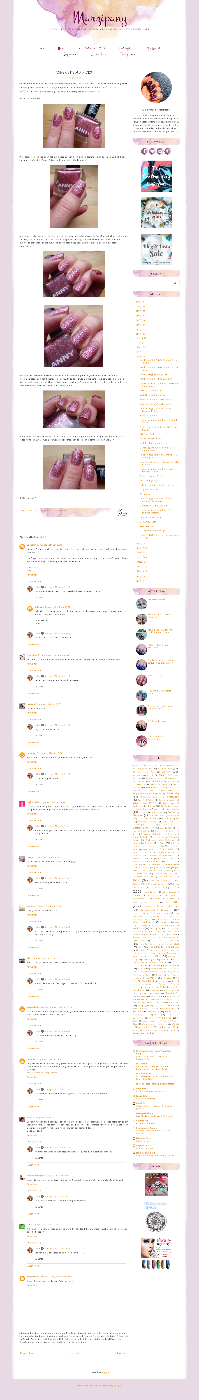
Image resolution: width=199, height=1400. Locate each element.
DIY (169, 828)
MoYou (175, 940)
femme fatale (167, 849)
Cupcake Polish (150, 819)
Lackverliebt (83, 84)
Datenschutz (98, 54)
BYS (155, 803)
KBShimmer (156, 898)
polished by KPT (168, 972)
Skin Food (171, 997)
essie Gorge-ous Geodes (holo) (152, 1091)
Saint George (50, 88)
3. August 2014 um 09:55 (48, 704)
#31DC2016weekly (141, 766)
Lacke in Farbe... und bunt (162, 906)
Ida (28, 958)
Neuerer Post (27, 1353)
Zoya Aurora (146, 494)
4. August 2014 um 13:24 (57, 1089)
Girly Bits (171, 862)
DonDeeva (159, 831)
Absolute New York (144, 772)
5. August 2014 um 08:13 (57, 1148)
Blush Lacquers (149, 797)
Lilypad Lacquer (161, 913)
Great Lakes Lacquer (152, 871)
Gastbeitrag (169, 855)
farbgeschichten (144, 1113)
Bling (150, 791)
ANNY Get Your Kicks (150, 526)
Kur (166, 902)
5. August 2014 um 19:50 (57, 1196)
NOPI (163, 953)
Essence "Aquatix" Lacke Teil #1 (156, 404)
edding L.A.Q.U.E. (152, 834)
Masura (148, 932)
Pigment (142, 969)
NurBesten (138, 957)
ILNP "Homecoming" (146, 1099)
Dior (162, 828)
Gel (147, 859)
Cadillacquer (169, 803)
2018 (137, 316)
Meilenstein (158, 935)
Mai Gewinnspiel (156, 599)
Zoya (147, 1033)
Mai (139, 553)
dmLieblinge (144, 831)
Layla (145, 913)
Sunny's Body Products (144, 1003)
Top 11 (168, 1012)
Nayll (168, 947)
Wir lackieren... (162, 1027)
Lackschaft (141, 1064)
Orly (135, 960)
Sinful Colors (139, 997)
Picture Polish (172, 966)
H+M (168, 871)
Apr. (139, 557)
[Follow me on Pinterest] (167, 154)
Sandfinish (61, 510)
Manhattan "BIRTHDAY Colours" (156, 379)
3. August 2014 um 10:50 (49, 753)
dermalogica (149, 825)
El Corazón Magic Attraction (154, 506)
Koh (145, 902)
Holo (136, 880)
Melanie (31, 906)
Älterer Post (121, 1353)
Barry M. (176, 781)
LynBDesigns (162, 919)
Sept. (140, 352)
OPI (157, 956)
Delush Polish (169, 822)
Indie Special (150, 892)
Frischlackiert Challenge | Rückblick (154, 1116)
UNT (151, 1018)
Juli (139, 543)
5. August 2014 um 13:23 (56, 1176)
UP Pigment (164, 1018)
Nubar (173, 953)
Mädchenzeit (48, 510)
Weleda (176, 1024)
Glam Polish (139, 864)
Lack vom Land (143, 1074)
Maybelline (141, 935)
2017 (137, 320)
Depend (137, 825)
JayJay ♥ (31, 704)
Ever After (150, 846)
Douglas (172, 831)
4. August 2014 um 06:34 (59, 1007)
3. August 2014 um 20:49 (57, 979)
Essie (162, 843)
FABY (162, 846)
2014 (137, 334)
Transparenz (127, 54)
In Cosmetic (157, 888)
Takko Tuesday (140, 1009)
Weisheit (163, 1024)
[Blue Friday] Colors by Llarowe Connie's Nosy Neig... (156, 500)
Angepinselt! (142, 1146)
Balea (153, 781)
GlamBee (156, 865)
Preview (168, 978)
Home (40, 48)
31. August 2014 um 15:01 (60, 1277)
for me (148, 852)
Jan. (139, 571)
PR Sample (149, 978)
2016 (137, 325)
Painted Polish (140, 963)
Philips (157, 966)
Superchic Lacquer (170, 1002)
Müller (162, 944)
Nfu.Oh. (154, 950)
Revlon (162, 984)
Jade (149, 895)
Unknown (31, 545)
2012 (137, 581)
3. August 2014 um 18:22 (48, 906)
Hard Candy (161, 874)
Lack (37, 510)
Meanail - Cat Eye (145, 1148)
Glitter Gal (144, 868)
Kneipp (136, 902)
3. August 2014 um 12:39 (57, 587)
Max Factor (174, 932)
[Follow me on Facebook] (144, 154)
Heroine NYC (167, 877)
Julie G (172, 895)
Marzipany (99, 17)
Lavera (136, 913)
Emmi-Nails (159, 837)
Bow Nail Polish (146, 800)
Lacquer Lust (148, 910)
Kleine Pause (142, 1141)
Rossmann (149, 987)
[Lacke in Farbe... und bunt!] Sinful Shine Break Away (162, 661)
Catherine (138, 806)
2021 (137, 302)
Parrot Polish (159, 962)
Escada (136, 843)
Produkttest (148, 981)
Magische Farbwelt (36, 1007)
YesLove (137, 1033)
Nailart (153, 947)
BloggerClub (139, 794)
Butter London (140, 803)
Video (164, 1021)
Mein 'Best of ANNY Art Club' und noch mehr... (160, 631)
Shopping (170, 993)
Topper (153, 1014)
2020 (137, 307)
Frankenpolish (164, 852)
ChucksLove (142, 1121)
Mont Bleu (158, 938)
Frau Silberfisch (35, 655)
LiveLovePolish (155, 916)
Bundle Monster (167, 800)
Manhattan (138, 928)
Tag (151, 1006)
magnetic (165, 922)
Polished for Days (141, 975)
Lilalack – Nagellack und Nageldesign (155, 1084)
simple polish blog (145, 1153)
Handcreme (143, 874)
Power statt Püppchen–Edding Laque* (155, 1156)
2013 (137, 577)
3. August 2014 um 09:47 (56, 655)
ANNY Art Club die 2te (151, 391)
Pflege (144, 966)
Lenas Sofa (142, 1096)
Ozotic (146, 960)
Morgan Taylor (158, 941)
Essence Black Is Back (151, 476)
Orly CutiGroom (148, 522)
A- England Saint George (152, 531)
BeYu (172, 787)
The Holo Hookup (164, 1008)
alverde (150, 775)
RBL (174, 981)
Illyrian (176, 884)
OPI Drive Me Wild (157, 721)
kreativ (155, 902)
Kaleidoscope (138, 899)
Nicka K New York (171, 950)
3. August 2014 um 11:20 (52, 802)
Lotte (37, 587)
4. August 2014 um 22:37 (46, 1117)
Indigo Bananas (169, 892)
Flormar (136, 852)
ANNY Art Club (147, 434)
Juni (139, 548)
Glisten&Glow (172, 864)
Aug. (139, 356)
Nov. (139, 343)
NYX (149, 957)
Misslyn (171, 934)
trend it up (171, 1015)
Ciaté (156, 809)
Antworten (32, 575)
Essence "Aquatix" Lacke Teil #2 (156, 399)
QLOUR (164, 981)
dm (178, 828)
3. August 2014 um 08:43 (49, 545)
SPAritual (155, 999)
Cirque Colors (171, 809)
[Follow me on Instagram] (160, 154)
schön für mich (172, 990)
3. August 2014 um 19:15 (43, 958)
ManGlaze (170, 925)
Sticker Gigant (170, 999)
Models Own (139, 938)
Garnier (152, 855)
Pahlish (164, 960)
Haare (177, 871)
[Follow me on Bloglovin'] (152, 154)
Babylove (172, 778)
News (61, 48)
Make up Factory (151, 925)
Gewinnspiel (152, 861)
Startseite (74, 1353)
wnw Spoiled (154, 1030)
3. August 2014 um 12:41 (57, 826)
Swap (140, 1006)
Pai (174, 960)
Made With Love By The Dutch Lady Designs (99, 1386)
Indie (175, 887)
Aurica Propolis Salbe (151, 439)
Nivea (154, 953)
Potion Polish (162, 975)
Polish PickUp (148, 972)
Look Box (147, 919)
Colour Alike (158, 816)
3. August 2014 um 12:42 (57, 878)
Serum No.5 (142, 993)
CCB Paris (165, 806)
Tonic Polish (153, 1012)
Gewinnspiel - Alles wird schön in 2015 (160, 707)
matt (160, 931)
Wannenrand (148, 1024)
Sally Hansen (167, 987)
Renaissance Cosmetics (143, 984)
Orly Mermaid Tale (149, 490)
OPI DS (171, 957)
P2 (154, 960)
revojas (31, 857)
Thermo (137, 1012)
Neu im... (141, 950)
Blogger (106, 1372)
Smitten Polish (140, 999)
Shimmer (156, 993)
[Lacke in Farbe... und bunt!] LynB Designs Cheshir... (157, 470)
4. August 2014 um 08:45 (57, 1031)
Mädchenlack (93, 92)
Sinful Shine (156, 997)
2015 (137, 329)
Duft (135, 834)
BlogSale (157, 794)
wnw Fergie (138, 1030)
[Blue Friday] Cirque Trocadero (158, 646)
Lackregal (124, 48)
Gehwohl (136, 859)
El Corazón (170, 834)
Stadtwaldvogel (35, 1176)
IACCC (144, 884)
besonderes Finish (155, 787)
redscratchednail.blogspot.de (42, 1073)
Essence (149, 843)
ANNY (30, 510)
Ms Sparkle (146, 944)
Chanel (177, 806)
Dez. (139, 338)
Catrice (151, 806)
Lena (36, 157)
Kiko (172, 899)
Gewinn (136, 862)
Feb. (139, 566)
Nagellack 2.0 (143, 1089)
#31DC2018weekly (142, 769)
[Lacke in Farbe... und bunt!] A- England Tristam (155, 511)
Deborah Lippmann (148, 822)
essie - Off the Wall (146, 1124)
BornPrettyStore (171, 797)
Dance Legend (172, 819)
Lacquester (167, 910)
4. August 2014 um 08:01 (57, 607)
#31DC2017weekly (164, 765)
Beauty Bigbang (159, 784)
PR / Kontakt (153, 48)
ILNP (140, 888)
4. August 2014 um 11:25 (49, 1059)
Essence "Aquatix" (149, 415)
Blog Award (167, 791)
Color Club (156, 812)
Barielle (164, 781)
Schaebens (154, 990)
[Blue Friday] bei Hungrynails (154, 374)
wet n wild (143, 1027)
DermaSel (163, 825)
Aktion (166, 772)
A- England (165, 768)
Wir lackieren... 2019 (92, 48)
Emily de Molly (141, 837)
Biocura (136, 791)
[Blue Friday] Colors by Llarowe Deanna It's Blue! (156, 409)
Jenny (29, 1117)
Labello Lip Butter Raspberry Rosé (157, 485)
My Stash (175, 944)
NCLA (177, 947)
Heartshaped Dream (146, 1128)
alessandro (137, 775)
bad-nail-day (139, 781)
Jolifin (159, 895)
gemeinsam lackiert (164, 858)
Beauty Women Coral (151, 517)
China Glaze (142, 809)
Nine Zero (142, 953)
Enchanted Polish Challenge (160, 840)
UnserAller (138, 1018)
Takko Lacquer (166, 1006)
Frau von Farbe (143, 1138)
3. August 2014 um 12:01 (48, 857)
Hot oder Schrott (160, 881)
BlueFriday (173, 793)
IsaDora (136, 895)
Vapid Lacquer (150, 1021)
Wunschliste (170, 1030)
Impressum (70, 54)
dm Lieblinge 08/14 (150, 481)
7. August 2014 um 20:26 (57, 1249)
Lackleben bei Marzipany (152, 395)
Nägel (140, 947)
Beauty (140, 784)
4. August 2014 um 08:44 (57, 633)
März (140, 562)
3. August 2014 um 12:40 (57, 725)
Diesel (173, 825)
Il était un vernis (159, 884)
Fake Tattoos (149, 849)
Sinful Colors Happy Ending (154, 443)
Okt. (139, 347)
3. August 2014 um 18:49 (57, 927)
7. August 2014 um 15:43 (45, 1225)
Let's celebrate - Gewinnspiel (156, 737)
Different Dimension (143, 828)
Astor (160, 778)
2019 (137, 311)
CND (143, 812)
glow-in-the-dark (162, 868)
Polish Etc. (141, 1103)
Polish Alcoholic (158, 969)
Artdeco (149, 778)
